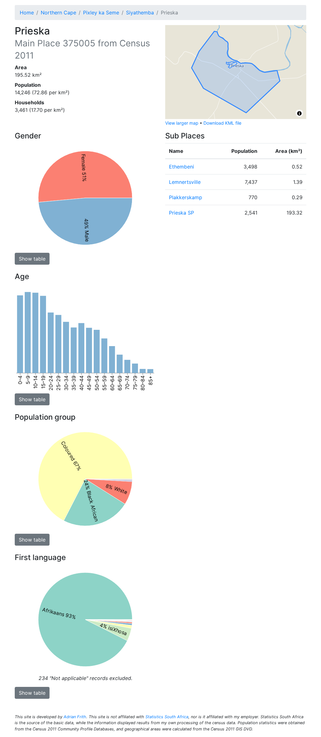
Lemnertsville (185, 182)
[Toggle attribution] (299, 113)
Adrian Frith (75, 716)
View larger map (181, 123)
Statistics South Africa (166, 716)
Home (27, 12)
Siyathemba (140, 12)
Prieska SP (181, 213)
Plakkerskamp (185, 197)
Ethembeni (181, 166)
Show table (32, 259)
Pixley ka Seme (101, 12)
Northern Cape (58, 12)
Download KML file (222, 123)
